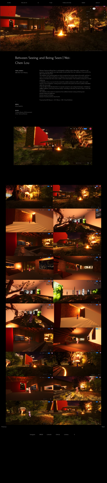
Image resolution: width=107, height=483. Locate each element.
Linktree (66, 434)
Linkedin (49, 434)
